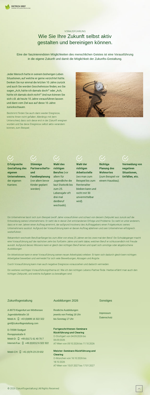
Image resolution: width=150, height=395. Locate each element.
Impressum (105, 313)
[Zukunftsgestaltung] (19, 6)
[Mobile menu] (143, 6)
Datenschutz (105, 317)
